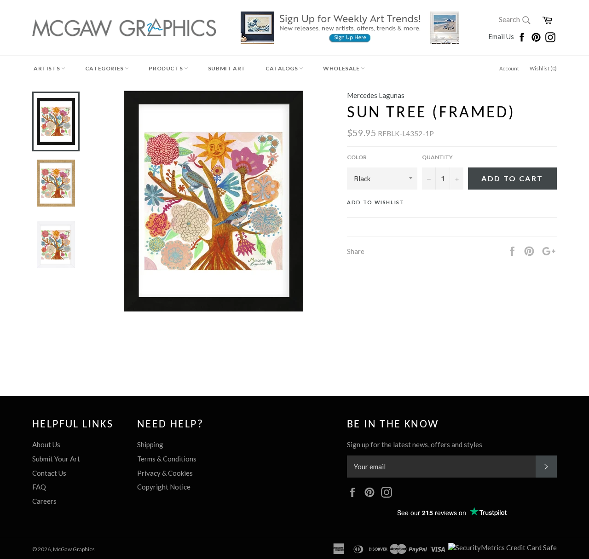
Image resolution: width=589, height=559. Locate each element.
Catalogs (282, 68)
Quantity (437, 157)
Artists (47, 68)
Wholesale (342, 68)
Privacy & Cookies (165, 473)
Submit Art (227, 68)
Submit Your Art (56, 459)
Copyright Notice (164, 487)
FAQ (39, 487)
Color (357, 157)
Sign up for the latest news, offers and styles (414, 444)
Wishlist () (543, 68)
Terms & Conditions (166, 459)
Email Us (501, 36)
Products (166, 68)
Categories (105, 68)
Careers (44, 501)
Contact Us (49, 473)
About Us (46, 444)
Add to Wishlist (375, 202)
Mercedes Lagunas (375, 95)
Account (509, 68)
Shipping (150, 444)
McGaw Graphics (74, 549)
